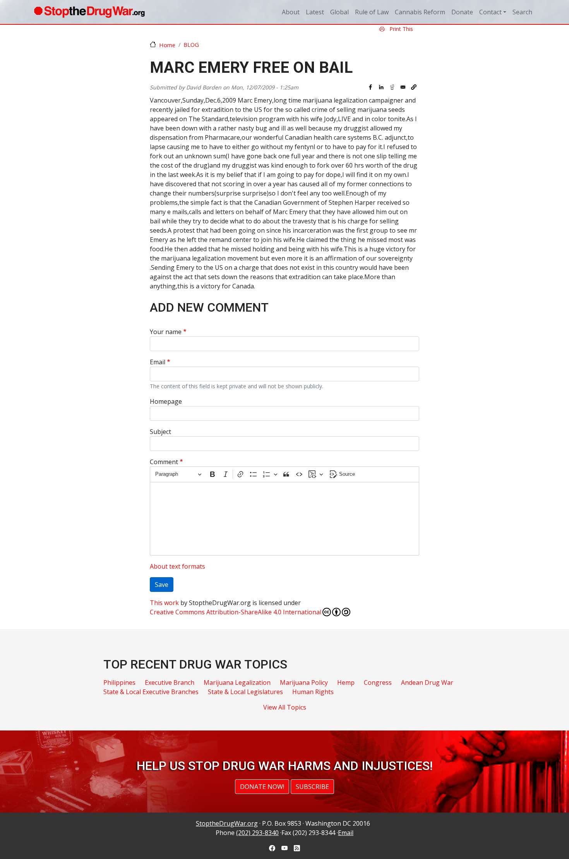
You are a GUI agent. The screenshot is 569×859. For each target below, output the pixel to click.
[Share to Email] (403, 87)
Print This (400, 29)
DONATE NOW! (262, 786)
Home (167, 45)
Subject (160, 431)
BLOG (191, 44)
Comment (164, 462)
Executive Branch (169, 682)
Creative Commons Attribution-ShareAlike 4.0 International (235, 612)
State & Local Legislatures (245, 692)
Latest (315, 12)
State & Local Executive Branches (151, 692)
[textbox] (284, 519)
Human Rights (313, 692)
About (291, 12)
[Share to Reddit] (392, 87)
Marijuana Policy (304, 682)
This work (164, 602)
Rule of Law (372, 12)
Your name (166, 331)
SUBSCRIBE (312, 786)
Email (157, 362)
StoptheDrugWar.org (227, 823)
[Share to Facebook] (370, 87)
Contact (490, 12)
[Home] (89, 12)
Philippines (119, 682)
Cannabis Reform (420, 12)
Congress (378, 682)
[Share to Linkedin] (381, 87)
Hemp (346, 682)
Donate (462, 12)
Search (522, 12)
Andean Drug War (427, 682)
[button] (414, 87)
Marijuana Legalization (237, 682)
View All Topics (284, 707)
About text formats (177, 566)
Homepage (166, 401)
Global (339, 12)
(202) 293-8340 (257, 832)
